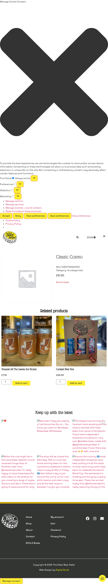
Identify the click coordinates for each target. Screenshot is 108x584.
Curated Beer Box (65, 369)
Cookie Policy (13, 220)
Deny (18, 215)
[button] (54, 82)
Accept (6, 215)
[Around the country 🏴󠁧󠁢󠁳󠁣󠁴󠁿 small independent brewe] (89, 472)
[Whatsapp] (102, 578)
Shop (29, 523)
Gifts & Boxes (33, 542)
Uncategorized (75, 270)
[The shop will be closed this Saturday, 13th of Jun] (54, 472)
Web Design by (54, 569)
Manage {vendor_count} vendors (24, 207)
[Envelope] (102, 518)
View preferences (35, 215)
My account (57, 517)
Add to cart (21, 383)
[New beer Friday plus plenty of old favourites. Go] (54, 436)
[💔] (18, 436)
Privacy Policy (13, 223)
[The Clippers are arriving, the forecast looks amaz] (89, 436)
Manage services (15, 204)
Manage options (14, 201)
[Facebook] (87, 518)
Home (29, 517)
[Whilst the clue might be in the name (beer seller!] (18, 472)
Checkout (56, 530)
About (29, 530)
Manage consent (11, 580)
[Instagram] (95, 518)
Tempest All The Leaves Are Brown (19, 369)
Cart (53, 523)
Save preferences (59, 215)
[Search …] (77, 237)
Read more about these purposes (23, 211)
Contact (30, 536)
